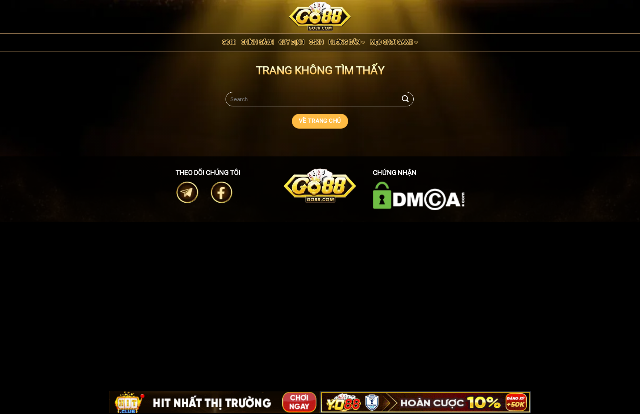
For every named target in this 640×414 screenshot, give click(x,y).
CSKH (316, 42)
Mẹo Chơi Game (391, 42)
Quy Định (291, 42)
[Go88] (320, 16)
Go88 (229, 42)
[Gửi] (405, 99)
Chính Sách (257, 42)
